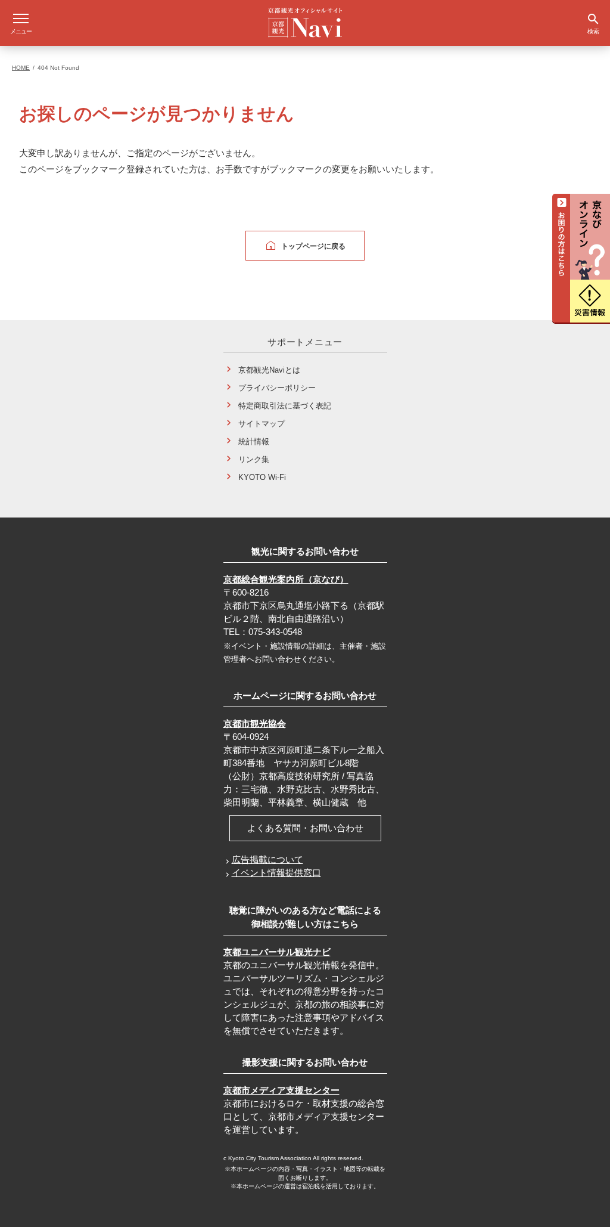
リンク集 (253, 459)
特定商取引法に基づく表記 (284, 405)
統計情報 (253, 441)
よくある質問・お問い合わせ (305, 828)
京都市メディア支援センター (281, 1090)
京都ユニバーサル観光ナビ (277, 952)
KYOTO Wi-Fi (262, 477)
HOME (21, 67)
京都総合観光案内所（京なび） (285, 579)
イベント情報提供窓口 (276, 872)
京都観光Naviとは (269, 369)
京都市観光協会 (254, 723)
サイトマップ (261, 423)
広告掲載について (267, 859)
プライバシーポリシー (277, 387)
